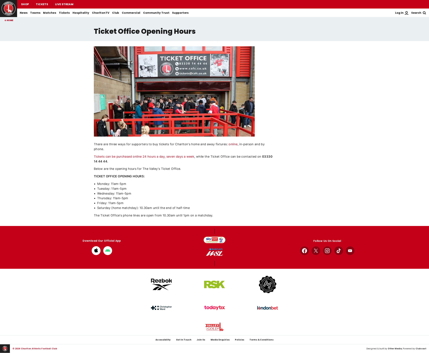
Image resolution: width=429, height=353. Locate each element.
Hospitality (81, 13)
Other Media (395, 348)
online (233, 144)
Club (115, 13)
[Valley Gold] (214, 326)
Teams (35, 13)
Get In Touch (183, 339)
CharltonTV (101, 13)
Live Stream (64, 4)
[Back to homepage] (8, 8)
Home (10, 20)
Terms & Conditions (261, 339)
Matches (49, 13)
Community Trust (156, 13)
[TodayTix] (214, 308)
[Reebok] (161, 284)
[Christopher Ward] (161, 308)
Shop (25, 4)
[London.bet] (267, 308)
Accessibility (163, 339)
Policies (239, 339)
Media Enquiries (220, 339)
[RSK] (214, 284)
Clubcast (421, 348)
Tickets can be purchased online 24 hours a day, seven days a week (144, 156)
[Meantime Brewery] (267, 284)
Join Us (201, 339)
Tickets (42, 4)
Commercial (131, 13)
